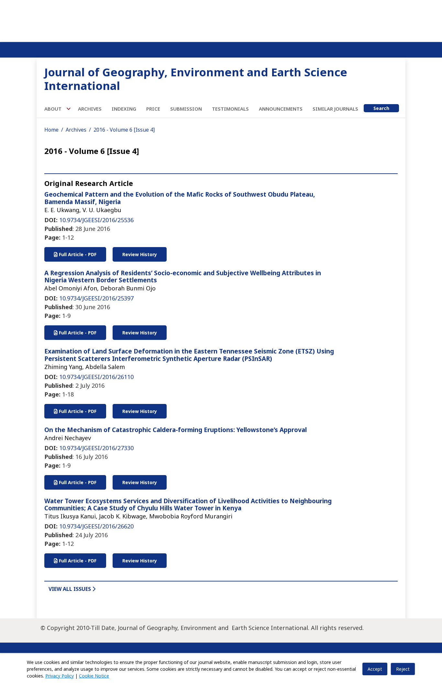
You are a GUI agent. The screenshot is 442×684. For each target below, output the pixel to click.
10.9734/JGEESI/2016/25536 (96, 220)
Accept (375, 669)
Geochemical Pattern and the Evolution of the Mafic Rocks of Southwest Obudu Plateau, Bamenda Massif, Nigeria (179, 198)
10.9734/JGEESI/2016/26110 (96, 377)
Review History (139, 254)
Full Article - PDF (77, 254)
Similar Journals (335, 108)
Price (153, 108)
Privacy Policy (59, 676)
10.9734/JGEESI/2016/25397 (96, 298)
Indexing (124, 108)
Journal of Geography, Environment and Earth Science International (195, 78)
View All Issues (70, 588)
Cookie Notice (94, 676)
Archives (90, 108)
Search (381, 108)
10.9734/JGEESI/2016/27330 (96, 448)
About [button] (53, 108)
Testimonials (230, 108)
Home (51, 129)
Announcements (281, 108)
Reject (403, 669)
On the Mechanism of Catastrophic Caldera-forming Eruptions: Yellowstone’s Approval (175, 430)
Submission (186, 108)
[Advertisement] (221, 19)
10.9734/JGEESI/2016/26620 (96, 526)
